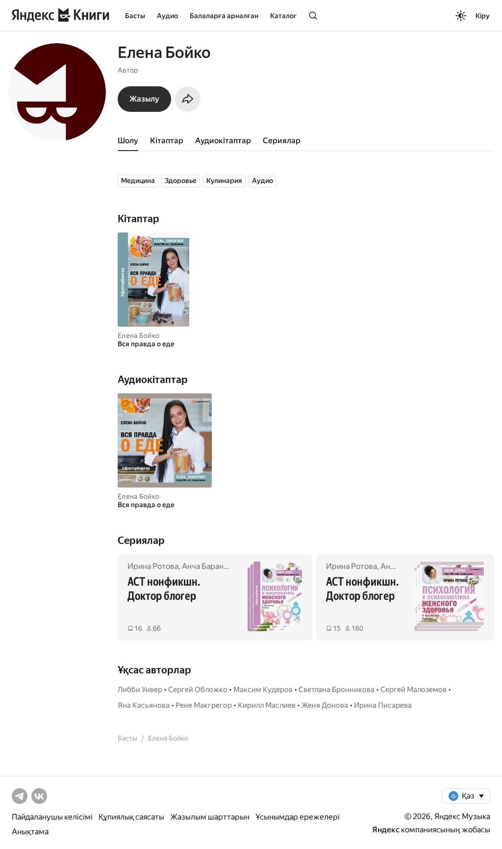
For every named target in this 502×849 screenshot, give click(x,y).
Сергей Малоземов (413, 689)
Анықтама (30, 831)
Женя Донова (324, 705)
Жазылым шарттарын (210, 817)
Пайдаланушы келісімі (52, 817)
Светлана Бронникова (337, 689)
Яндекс (386, 829)
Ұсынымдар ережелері (297, 817)
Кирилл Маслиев (267, 705)
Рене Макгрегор (204, 705)
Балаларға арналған (224, 16)
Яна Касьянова (144, 705)
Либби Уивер (140, 689)
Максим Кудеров (263, 689)
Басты (135, 16)
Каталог (283, 16)
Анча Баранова (209, 566)
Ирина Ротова (152, 566)
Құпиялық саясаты (131, 817)
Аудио (167, 16)
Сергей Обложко (197, 689)
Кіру (483, 16)
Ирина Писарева (383, 705)
